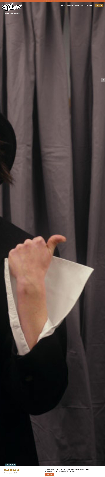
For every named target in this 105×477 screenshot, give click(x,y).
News (82, 5)
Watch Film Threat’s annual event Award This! (52, 0)
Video (86, 5)
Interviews (70, 5)
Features (76, 5)
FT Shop (99, 5)
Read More (49, 475)
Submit (91, 5)
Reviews (63, 5)
